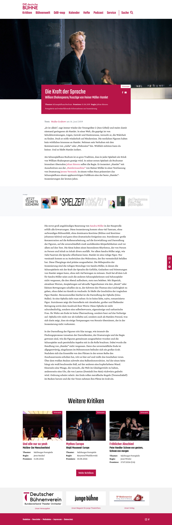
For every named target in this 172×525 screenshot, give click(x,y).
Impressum (57, 519)
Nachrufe (41, 1)
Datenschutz (68, 519)
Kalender (74, 13)
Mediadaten (113, 6)
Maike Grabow (58, 121)
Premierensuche (77, 1)
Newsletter (36, 519)
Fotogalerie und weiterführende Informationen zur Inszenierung (71, 108)
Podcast (98, 13)
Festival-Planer (77, 6)
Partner (111, 1)
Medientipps (42, 6)
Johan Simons (73, 164)
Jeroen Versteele (68, 171)
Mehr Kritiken (86, 472)
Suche (125, 13)
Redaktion (26, 519)
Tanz (25, 1)
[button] (122, 92)
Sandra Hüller (97, 225)
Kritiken (27, 13)
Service (111, 13)
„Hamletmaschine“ (75, 167)
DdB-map (59, 13)
